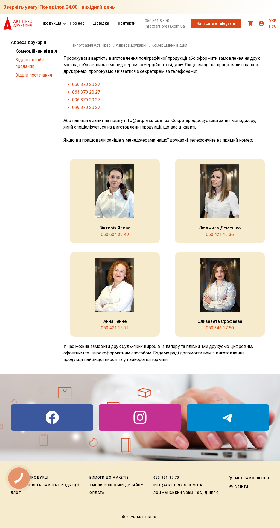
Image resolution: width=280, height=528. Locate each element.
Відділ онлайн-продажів (30, 63)
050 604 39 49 (115, 234)
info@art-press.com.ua (165, 26)
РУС (272, 26)
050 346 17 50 (220, 327)
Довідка (101, 23)
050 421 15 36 (220, 234)
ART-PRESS (147, 517)
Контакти (126, 23)
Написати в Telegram (215, 23)
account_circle (261, 23)
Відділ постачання (33, 75)
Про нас (77, 23)
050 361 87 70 (157, 21)
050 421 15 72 (115, 327)
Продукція (51, 23)
